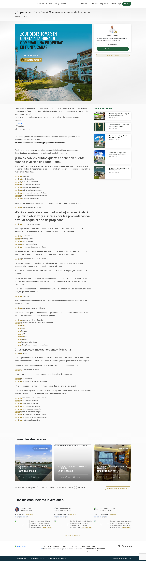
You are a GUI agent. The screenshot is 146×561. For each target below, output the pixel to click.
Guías (106, 4)
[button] (119, 4)
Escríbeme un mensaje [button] (112, 49)
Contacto (113, 4)
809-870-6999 (112, 44)
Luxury (56, 4)
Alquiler (49, 4)
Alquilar (51, 487)
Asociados (84, 4)
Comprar (40, 4)
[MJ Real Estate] (24, 3)
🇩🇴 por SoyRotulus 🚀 (125, 558)
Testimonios (94, 4)
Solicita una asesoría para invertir (118, 488)
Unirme (126, 4)
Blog (101, 4)
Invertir (19, 123)
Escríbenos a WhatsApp (58, 558)
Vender (64, 4)
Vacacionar (81, 487)
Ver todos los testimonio (73, 535)
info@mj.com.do (38, 558)
